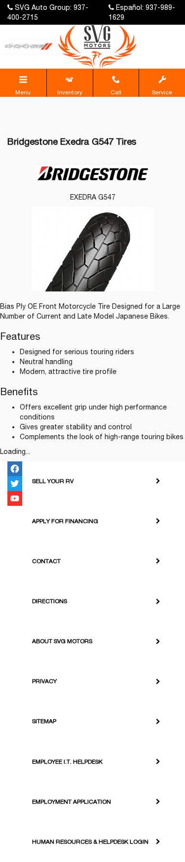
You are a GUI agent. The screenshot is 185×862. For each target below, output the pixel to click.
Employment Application (71, 801)
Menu (23, 92)
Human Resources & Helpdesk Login (90, 841)
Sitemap (44, 721)
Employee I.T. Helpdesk (67, 761)
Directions (49, 601)
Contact (46, 561)
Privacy (44, 681)
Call (116, 92)
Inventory (69, 92)
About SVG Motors (62, 641)
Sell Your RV (53, 481)
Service (162, 92)
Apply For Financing (65, 521)
